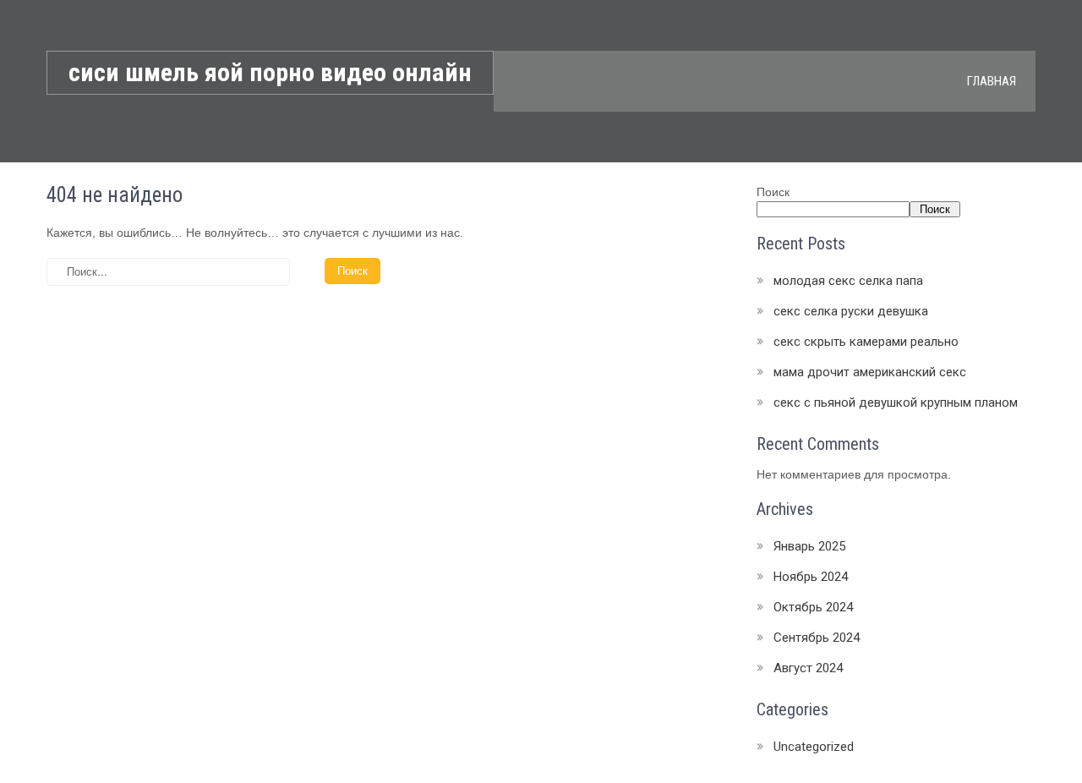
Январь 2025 (809, 546)
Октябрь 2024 (813, 607)
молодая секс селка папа (848, 280)
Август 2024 (808, 668)
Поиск (773, 192)
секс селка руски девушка (850, 311)
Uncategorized (813, 746)
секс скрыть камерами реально (866, 341)
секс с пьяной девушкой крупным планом (895, 402)
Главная (991, 81)
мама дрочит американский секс (869, 372)
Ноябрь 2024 (810, 576)
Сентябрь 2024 (816, 637)
